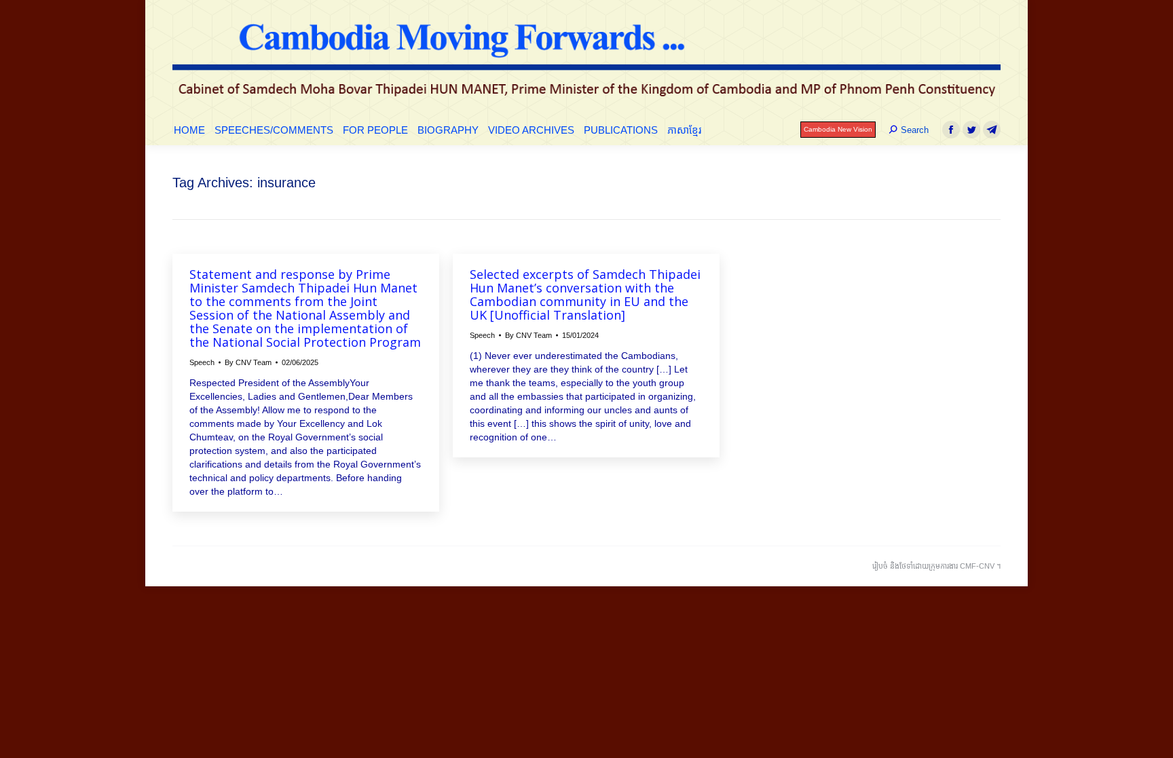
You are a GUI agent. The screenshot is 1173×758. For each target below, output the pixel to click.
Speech (202, 362)
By (248, 362)
